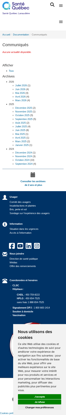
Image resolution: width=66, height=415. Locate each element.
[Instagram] (37, 247)
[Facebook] (12, 247)
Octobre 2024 (22, 160)
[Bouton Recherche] (53, 3)
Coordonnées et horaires (23, 280)
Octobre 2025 (22, 115)
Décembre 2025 (23, 107)
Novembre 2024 (23, 156)
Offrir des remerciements (23, 266)
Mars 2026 (20, 100)
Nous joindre (17, 253)
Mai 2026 (20, 93)
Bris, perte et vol (18, 209)
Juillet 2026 (21, 85)
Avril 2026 (20, 96)
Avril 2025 (20, 137)
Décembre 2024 (23, 152)
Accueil (6, 34)
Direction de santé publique (24, 258)
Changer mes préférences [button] (39, 407)
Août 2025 (20, 122)
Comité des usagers (20, 202)
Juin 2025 (20, 130)
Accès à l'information (20, 232)
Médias (13, 262)
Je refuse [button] (40, 402)
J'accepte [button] (39, 396)
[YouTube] (20, 247)
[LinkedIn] (28, 247)
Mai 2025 (20, 134)
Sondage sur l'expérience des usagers (30, 213)
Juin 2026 (20, 89)
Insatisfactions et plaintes (23, 205)
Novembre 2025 (23, 111)
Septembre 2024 (24, 163)
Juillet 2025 (21, 126)
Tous (11, 70)
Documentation (21, 34)
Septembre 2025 (24, 119)
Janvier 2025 (22, 145)
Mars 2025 (20, 141)
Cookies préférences (11, 413)
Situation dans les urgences (24, 229)
